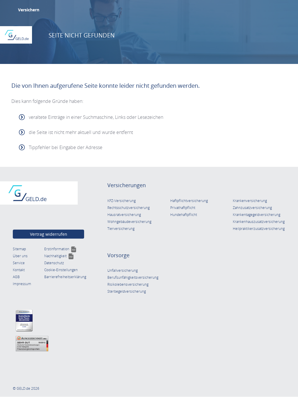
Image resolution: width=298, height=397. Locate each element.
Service (19, 262)
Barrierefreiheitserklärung (65, 276)
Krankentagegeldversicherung (256, 214)
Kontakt (19, 269)
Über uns (20, 255)
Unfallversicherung (122, 270)
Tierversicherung (120, 228)
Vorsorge (118, 255)
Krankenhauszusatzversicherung (259, 221)
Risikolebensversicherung (127, 284)
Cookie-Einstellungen (61, 269)
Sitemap (19, 248)
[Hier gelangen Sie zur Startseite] (16, 35)
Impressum (22, 283)
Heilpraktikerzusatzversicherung (259, 228)
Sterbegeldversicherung (126, 291)
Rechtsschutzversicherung (128, 207)
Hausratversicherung (124, 214)
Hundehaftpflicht (183, 214)
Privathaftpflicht (182, 207)
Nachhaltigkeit (59, 255)
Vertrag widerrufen (48, 234)
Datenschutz (54, 262)
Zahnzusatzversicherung (252, 207)
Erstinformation (60, 248)
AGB (16, 276)
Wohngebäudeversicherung (129, 221)
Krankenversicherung (250, 200)
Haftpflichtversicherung (189, 200)
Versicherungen (126, 185)
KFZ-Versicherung (121, 200)
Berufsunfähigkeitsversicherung (132, 277)
